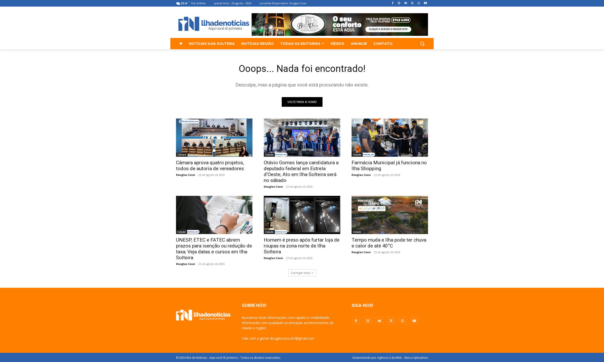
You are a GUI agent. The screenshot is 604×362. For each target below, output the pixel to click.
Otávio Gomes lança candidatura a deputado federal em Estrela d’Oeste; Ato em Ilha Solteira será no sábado (301, 171)
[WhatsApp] (418, 3)
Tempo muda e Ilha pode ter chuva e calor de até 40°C (389, 243)
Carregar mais (300, 273)
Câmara (181, 154)
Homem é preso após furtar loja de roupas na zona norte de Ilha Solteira (302, 246)
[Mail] (405, 3)
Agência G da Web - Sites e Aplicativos (402, 358)
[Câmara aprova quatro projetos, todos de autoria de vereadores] (214, 138)
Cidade (269, 154)
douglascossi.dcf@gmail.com (292, 338)
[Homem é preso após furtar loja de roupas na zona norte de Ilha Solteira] (302, 215)
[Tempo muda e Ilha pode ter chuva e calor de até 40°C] (390, 215)
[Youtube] (425, 3)
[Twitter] (412, 3)
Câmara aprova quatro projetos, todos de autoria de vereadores (210, 165)
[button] (422, 43)
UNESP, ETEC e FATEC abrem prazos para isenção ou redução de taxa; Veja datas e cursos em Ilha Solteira (214, 248)
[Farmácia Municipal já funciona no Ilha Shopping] (390, 138)
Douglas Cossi (185, 175)
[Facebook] (392, 3)
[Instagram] (399, 3)
